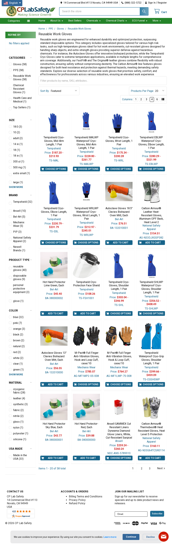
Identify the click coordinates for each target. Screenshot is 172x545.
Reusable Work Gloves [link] (22, 77)
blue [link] (18, 317)
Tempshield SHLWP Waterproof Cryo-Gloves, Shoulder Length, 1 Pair (151, 287)
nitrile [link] (18, 416)
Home (41, 20)
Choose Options (55, 169)
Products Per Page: (142, 91)
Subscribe (157, 513)
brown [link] (18, 340)
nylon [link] (18, 427)
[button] (20, 58)
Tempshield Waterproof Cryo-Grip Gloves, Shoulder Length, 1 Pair (151, 358)
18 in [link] (18, 155)
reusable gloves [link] (20, 268)
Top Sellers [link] (21, 107)
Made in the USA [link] (20, 457)
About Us (55, 20)
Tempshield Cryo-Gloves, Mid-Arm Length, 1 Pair (54, 141)
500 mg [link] (19, 167)
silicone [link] (19, 439)
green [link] (18, 369)
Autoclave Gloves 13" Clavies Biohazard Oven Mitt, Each (54, 356)
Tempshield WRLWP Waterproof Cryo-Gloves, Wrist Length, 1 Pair (86, 213)
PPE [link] (18, 70)
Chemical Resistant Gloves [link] (19, 89)
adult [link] (18, 138)
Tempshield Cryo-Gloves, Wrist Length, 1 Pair (119, 141)
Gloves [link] (20, 64)
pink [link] (17, 323)
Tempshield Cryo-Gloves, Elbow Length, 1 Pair (54, 212)
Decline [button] (150, 537)
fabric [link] (18, 410)
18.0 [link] (17, 126)
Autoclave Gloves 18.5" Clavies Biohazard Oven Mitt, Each (119, 212)
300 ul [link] (18, 161)
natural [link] (19, 346)
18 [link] (16, 150)
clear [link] (18, 363)
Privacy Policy (77, 500)
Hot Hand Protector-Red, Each (86, 425)
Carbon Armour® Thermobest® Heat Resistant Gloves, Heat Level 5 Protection (151, 429)
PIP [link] (17, 231)
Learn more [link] (109, 537)
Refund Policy (77, 503)
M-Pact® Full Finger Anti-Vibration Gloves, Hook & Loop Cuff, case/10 (119, 358)
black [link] (18, 334)
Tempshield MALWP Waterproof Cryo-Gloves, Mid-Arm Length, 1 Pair (86, 142)
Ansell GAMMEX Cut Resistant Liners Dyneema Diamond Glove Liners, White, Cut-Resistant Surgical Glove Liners (119, 432)
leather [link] (19, 398)
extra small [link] (21, 173)
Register (162, 2)
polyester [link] (20, 433)
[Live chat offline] (164, 537)
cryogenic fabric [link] (19, 391)
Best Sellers (74, 20)
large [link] (18, 182)
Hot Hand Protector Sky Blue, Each (54, 425)
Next (160, 468)
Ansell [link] (19, 210)
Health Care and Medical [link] (22, 99)
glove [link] (18, 301)
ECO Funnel (138, 20)
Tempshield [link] (22, 201)
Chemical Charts (115, 20)
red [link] (17, 352)
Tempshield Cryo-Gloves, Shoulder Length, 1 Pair (119, 285)
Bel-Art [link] (19, 216)
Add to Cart (120, 242)
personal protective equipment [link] (21, 288)
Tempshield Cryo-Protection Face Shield (86, 283)
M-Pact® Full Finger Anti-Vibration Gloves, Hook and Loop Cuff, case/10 (86, 358)
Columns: (127, 99)
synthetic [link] (20, 404)
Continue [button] (131, 536)
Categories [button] (14, 20)
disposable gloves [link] (19, 277)
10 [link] (16, 132)
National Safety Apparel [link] (22, 239)
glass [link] (18, 421)
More (155, 20)
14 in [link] (18, 144)
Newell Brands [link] (19, 248)
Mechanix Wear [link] (18, 224)
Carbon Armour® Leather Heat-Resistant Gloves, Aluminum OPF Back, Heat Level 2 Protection (151, 217)
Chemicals (92, 20)
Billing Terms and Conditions (85, 496)
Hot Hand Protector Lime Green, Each (54, 283)
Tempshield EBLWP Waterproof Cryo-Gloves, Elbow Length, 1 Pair (151, 142)
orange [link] (19, 328)
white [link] (18, 358)
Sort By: (44, 91)
